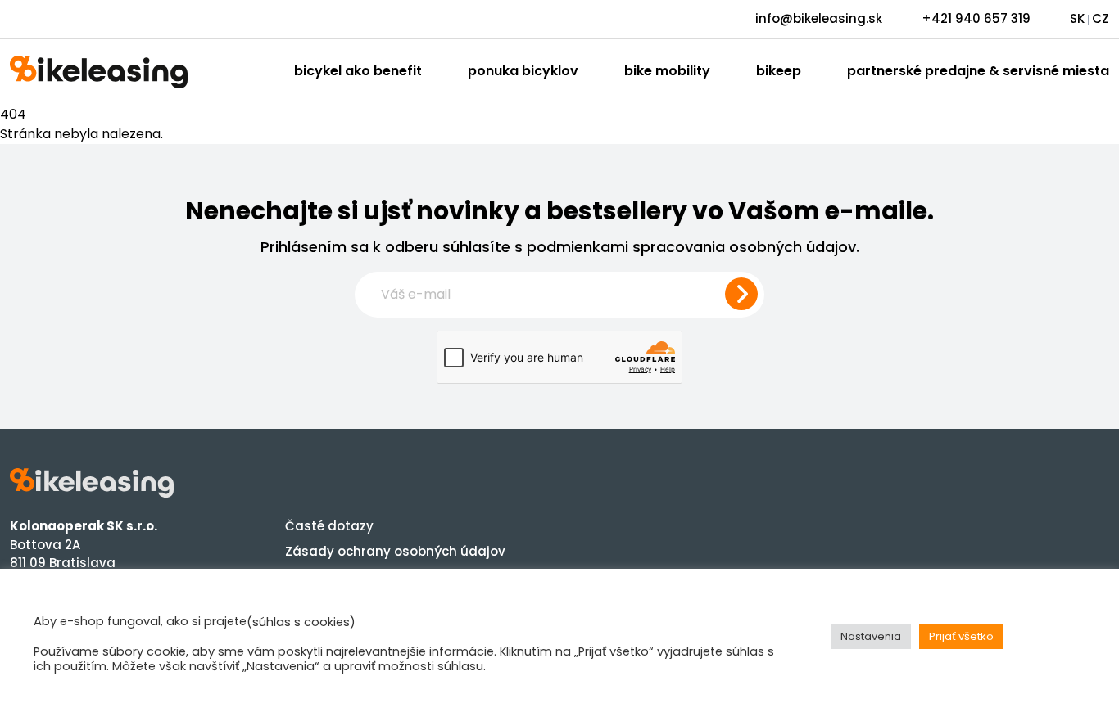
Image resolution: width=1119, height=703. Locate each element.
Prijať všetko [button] (961, 636)
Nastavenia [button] (870, 636)
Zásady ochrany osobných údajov (395, 551)
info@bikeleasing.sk (818, 18)
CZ (1100, 18)
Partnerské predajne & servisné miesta (978, 70)
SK (1077, 18)
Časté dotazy (329, 525)
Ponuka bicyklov (523, 70)
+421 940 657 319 (976, 18)
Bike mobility (667, 70)
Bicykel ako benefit (358, 70)
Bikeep (778, 70)
